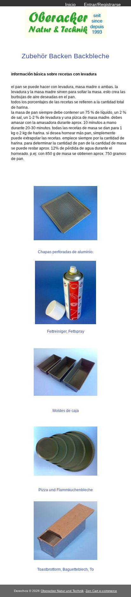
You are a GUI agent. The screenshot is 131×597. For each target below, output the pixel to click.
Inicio (70, 4)
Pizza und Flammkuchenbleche (65, 490)
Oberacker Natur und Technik (62, 591)
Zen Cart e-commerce (101, 591)
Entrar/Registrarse (102, 4)
